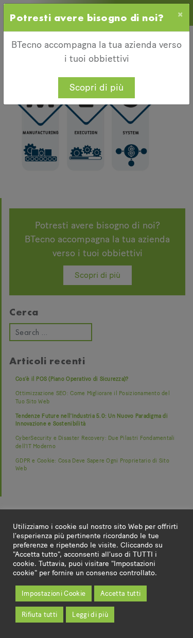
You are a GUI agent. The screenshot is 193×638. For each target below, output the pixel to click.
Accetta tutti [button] (120, 593)
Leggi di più (90, 614)
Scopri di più (96, 87)
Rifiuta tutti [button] (39, 614)
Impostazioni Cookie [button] (53, 593)
